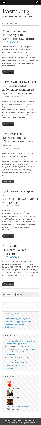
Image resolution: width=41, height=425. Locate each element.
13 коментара (14, 96)
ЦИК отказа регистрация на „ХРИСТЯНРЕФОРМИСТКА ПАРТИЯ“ (20, 197)
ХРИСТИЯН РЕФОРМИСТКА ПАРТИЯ (14, 249)
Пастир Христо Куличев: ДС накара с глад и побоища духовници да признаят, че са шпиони (19, 87)
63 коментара (14, 256)
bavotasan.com (30, 423)
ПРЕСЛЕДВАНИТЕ (13, 314)
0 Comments (14, 41)
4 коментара (14, 206)
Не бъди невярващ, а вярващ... (19, 406)
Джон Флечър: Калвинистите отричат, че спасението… (17, 365)
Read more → (8, 72)
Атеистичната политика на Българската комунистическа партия (18, 35)
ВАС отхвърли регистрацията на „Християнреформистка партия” (18, 139)
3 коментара (14, 148)
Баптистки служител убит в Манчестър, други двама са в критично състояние (18, 321)
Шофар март (11, 327)
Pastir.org (15, 11)
